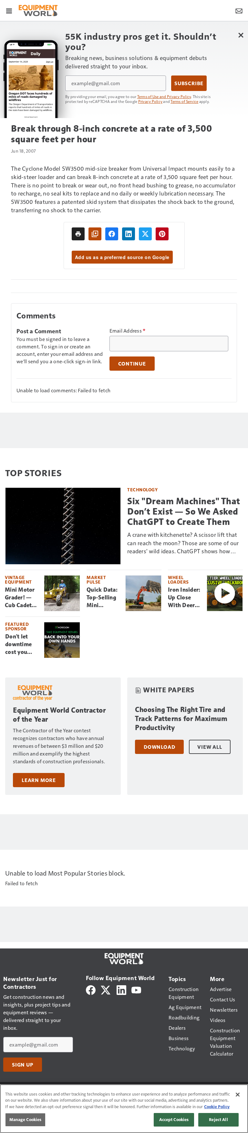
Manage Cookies (25, 1119)
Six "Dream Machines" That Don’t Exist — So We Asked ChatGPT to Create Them (183, 511)
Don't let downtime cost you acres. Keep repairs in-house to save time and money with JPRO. (20, 644)
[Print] (78, 233)
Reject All (218, 1119)
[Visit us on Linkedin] (121, 989)
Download (159, 747)
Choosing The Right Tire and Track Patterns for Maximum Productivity (181, 718)
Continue (132, 363)
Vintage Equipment (18, 580)
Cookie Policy (217, 1106)
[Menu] (9, 10)
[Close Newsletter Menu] (241, 35)
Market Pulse (96, 580)
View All (209, 747)
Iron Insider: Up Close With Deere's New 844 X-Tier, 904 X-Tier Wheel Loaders (185, 597)
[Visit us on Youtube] (136, 989)
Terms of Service (184, 101)
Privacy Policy (150, 101)
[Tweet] (145, 233)
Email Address (127, 330)
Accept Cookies (174, 1119)
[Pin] (162, 233)
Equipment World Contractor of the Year (59, 715)
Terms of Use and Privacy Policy (164, 96)
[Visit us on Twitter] (106, 989)
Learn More (39, 780)
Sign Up (22, 1064)
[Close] (238, 1095)
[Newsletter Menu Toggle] (239, 10)
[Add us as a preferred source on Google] (94, 233)
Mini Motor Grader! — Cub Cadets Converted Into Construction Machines (22, 597)
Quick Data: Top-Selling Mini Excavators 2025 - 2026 (103, 597)
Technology (142, 489)
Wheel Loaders (178, 580)
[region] (124, 1108)
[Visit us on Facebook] (91, 989)
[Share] (111, 233)
